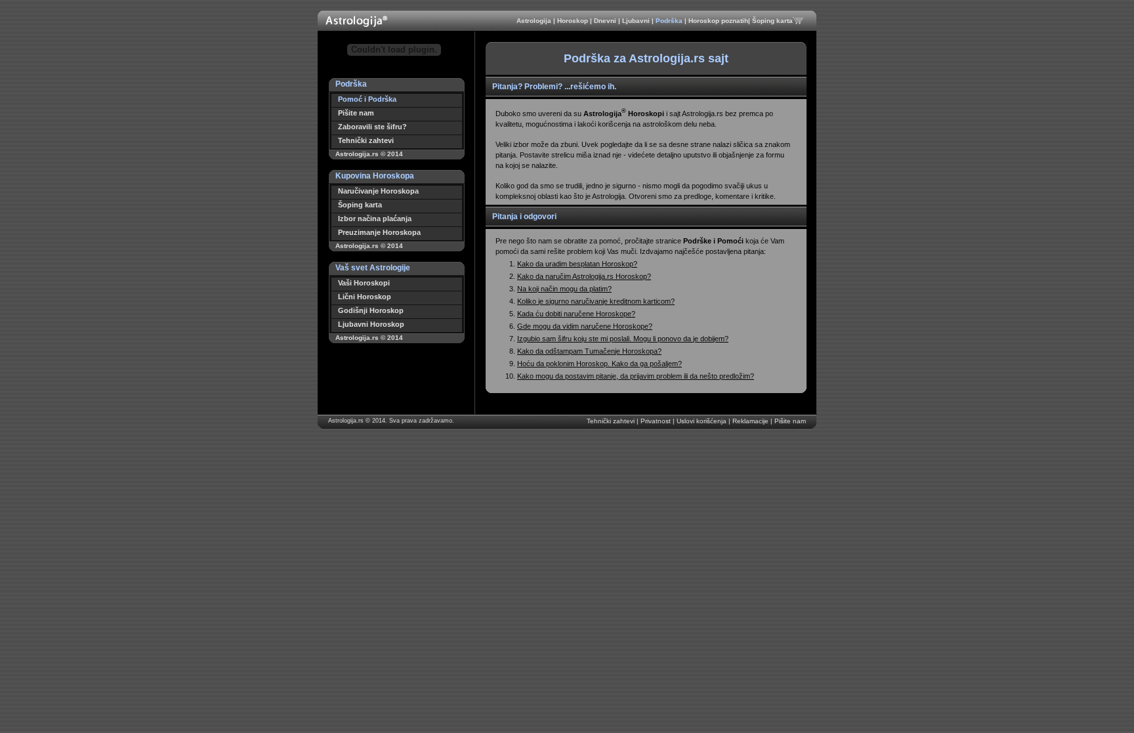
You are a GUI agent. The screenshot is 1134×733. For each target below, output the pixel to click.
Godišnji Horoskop (371, 310)
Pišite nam (356, 113)
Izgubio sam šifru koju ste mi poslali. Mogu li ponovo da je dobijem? (622, 339)
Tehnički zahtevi (366, 140)
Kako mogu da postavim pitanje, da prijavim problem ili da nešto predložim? (635, 376)
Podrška (670, 20)
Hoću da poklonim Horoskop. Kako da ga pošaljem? (599, 363)
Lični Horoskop (364, 297)
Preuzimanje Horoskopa (379, 232)
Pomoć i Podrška (367, 99)
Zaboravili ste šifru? (372, 127)
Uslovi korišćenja (702, 421)
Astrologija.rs (346, 420)
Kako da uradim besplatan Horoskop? (577, 264)
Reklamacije (751, 421)
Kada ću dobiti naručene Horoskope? (576, 314)
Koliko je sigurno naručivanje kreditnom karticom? (596, 301)
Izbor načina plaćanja (374, 218)
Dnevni (606, 20)
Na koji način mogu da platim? (564, 289)
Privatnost (656, 421)
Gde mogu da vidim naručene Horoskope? (584, 326)
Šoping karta (772, 20)
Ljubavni (637, 20)
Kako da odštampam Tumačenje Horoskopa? (589, 351)
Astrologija (534, 20)
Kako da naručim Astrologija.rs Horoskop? (584, 276)
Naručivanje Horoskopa (378, 191)
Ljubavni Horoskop (371, 324)
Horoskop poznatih (718, 20)
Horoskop (573, 20)
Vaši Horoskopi (364, 283)
